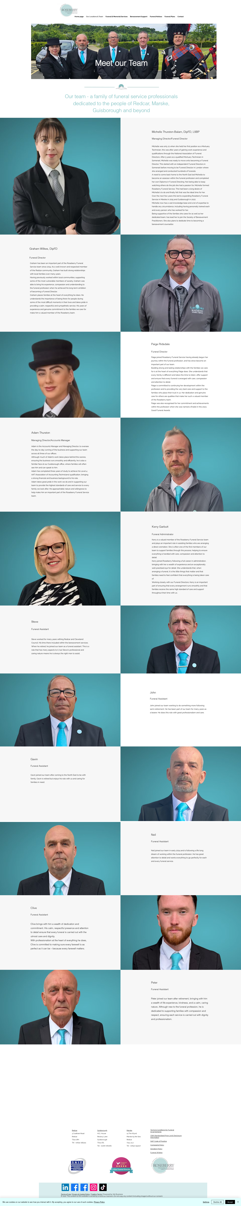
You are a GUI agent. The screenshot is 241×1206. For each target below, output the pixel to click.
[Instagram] (93, 1187)
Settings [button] (206, 1202)
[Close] (237, 1202)
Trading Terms (96, 1194)
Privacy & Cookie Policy (81, 1194)
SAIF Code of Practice (158, 1141)
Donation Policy (156, 1149)
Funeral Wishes (156, 1153)
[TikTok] (103, 1187)
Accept (230, 1202)
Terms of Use (66, 1194)
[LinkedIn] (65, 1187)
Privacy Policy (99, 1202)
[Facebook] (74, 1187)
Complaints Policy (157, 1145)
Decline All (217, 1202)
